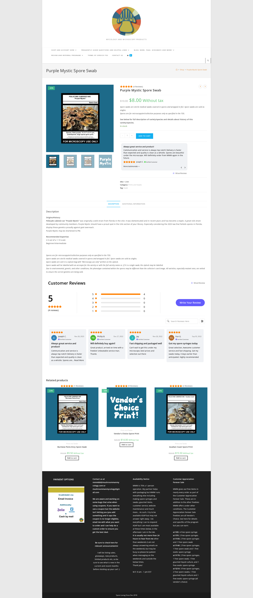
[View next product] (205, 86)
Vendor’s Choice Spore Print (126, 433)
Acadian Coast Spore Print (181, 447)
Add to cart (144, 136)
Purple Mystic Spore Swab (197, 69)
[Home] (176, 69)
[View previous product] (200, 86)
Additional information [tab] (133, 204)
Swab (126, 188)
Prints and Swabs (135, 185)
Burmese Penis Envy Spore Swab (72, 447)
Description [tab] (113, 204)
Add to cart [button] (72, 458)
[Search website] (208, 60)
